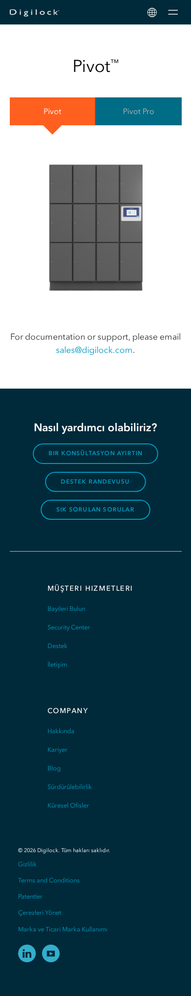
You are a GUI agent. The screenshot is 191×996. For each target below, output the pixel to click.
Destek (58, 645)
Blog (54, 768)
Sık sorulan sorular (95, 509)
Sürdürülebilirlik (70, 786)
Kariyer (58, 749)
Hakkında (61, 731)
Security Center (69, 627)
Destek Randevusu (95, 481)
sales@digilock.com (94, 350)
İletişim (57, 664)
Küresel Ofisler (68, 805)
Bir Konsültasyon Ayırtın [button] (95, 453)
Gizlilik (27, 864)
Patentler (30, 896)
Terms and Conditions (49, 880)
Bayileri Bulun (66, 608)
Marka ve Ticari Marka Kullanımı (62, 929)
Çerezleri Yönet (39, 912)
